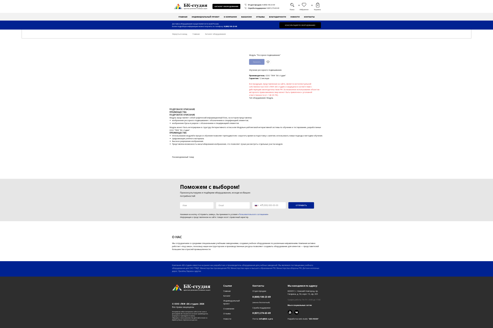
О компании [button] (230, 17)
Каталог (226, 295)
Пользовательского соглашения (253, 214)
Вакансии (246, 17)
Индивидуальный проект (205, 17)
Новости (295, 17)
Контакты (309, 17)
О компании (228, 308)
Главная (182, 17)
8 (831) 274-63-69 (273, 8)
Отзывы (260, 17)
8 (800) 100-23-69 (268, 5)
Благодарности (277, 17)
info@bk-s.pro (266, 318)
